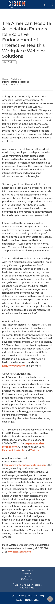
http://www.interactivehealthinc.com (25, 465)
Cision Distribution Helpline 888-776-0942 (28, 586)
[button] (44, 4)
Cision (31, 600)
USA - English (9, 62)
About (27, 576)
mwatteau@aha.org (19, 551)
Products (27, 573)
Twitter (34, 450)
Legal (13, 596)
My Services (26, 579)
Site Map (21, 596)
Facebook (7, 450)
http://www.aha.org (13, 365)
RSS (29, 596)
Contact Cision (27, 570)
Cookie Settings (39, 596)
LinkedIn (19, 450)
